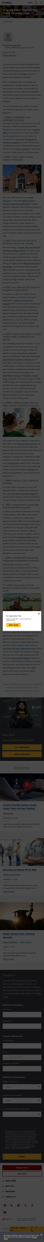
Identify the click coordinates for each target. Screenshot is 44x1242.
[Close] (38, 613)
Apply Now (13, 625)
